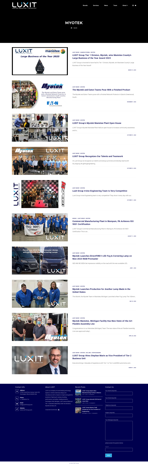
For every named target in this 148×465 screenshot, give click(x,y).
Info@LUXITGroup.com (26, 404)
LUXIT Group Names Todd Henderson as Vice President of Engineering (91, 409)
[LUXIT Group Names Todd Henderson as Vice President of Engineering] (78, 410)
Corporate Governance (51, 409)
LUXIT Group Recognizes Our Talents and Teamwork (97, 156)
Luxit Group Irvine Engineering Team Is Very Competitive (99, 191)
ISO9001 (74, 218)
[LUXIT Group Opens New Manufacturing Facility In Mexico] (78, 392)
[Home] (71, 28)
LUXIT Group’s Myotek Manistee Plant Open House (96, 123)
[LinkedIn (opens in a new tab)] (133, 5)
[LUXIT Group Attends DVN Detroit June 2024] (78, 401)
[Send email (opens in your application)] (135, 5)
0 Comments (91, 394)
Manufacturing (85, 52)
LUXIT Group (75, 52)
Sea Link (88, 352)
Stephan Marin (96, 352)
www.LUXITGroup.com (26, 410)
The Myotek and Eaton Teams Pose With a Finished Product (101, 90)
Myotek (75, 28)
